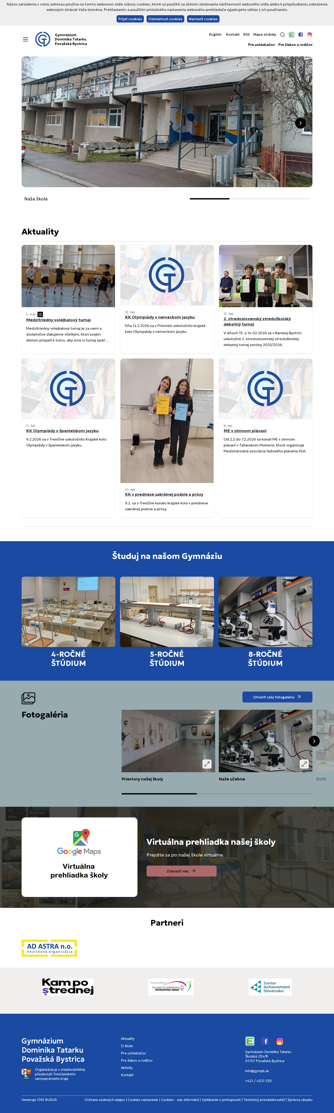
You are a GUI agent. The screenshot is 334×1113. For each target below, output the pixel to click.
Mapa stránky (264, 34)
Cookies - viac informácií (180, 1100)
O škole (127, 1046)
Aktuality (128, 1038)
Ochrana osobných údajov (105, 1100)
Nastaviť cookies (203, 19)
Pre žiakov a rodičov (295, 45)
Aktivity (127, 1068)
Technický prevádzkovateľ (264, 1100)
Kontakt (233, 34)
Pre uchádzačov (261, 45)
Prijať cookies (130, 19)
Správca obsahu (300, 1100)
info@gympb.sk (257, 1071)
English (215, 34)
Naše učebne (232, 778)
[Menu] (25, 39)
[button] (282, 34)
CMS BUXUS (47, 1100)
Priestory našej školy (142, 778)
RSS (246, 34)
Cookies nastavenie (143, 1100)
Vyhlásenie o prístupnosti (221, 1100)
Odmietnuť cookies (165, 19)
